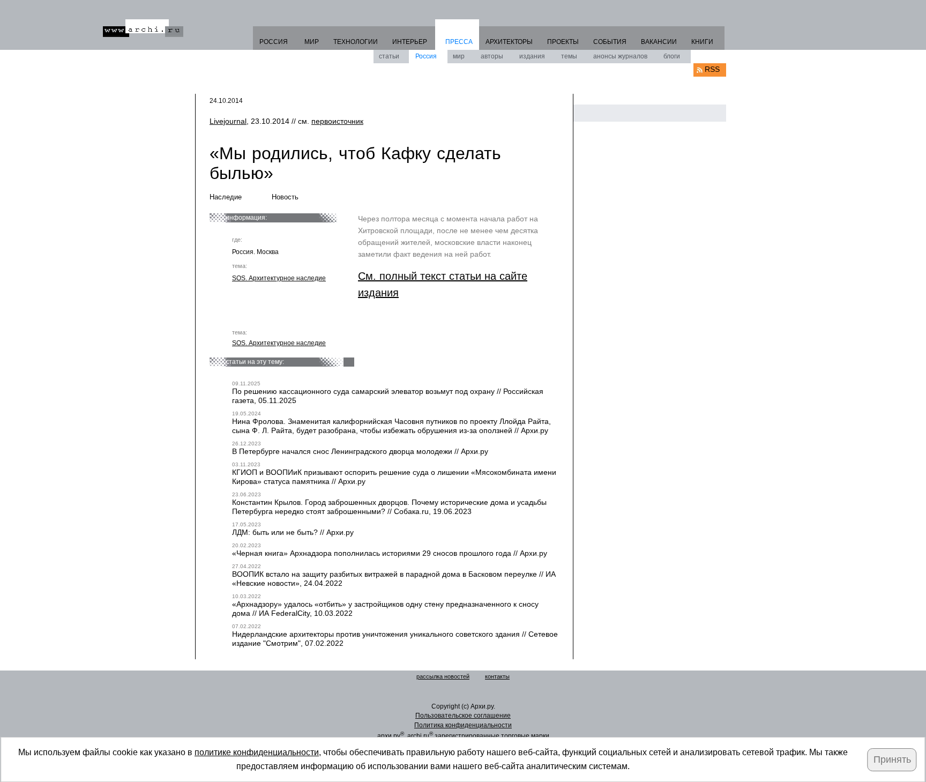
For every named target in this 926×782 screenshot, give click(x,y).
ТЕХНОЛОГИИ (355, 42)
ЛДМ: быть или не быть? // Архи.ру (293, 532)
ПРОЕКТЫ (563, 42)
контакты (497, 676)
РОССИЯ (273, 42)
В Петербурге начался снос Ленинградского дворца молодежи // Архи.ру (360, 451)
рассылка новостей (442, 676)
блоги (671, 56)
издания (532, 56)
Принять (892, 759)
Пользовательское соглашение (463, 715)
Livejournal (228, 121)
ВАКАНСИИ (659, 42)
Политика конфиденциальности (463, 725)
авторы (492, 56)
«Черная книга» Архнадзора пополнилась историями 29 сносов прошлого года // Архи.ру (389, 553)
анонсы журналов (620, 56)
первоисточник (337, 121)
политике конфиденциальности (257, 752)
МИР (311, 42)
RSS (712, 69)
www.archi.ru (143, 28)
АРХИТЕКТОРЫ (509, 42)
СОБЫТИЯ (609, 42)
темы (569, 56)
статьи (389, 56)
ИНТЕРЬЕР (409, 42)
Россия (426, 56)
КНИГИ (702, 42)
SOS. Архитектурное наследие (279, 278)
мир (459, 56)
